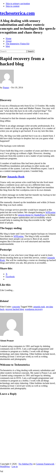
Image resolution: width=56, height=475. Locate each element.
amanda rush (39, 306)
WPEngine (50, 212)
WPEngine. (18, 236)
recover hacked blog (14, 309)
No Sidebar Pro (26, 464)
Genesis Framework (45, 464)
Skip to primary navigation (18, 3)
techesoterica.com (17, 13)
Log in (15, 466)
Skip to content (12, 6)
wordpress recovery (34, 309)
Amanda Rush (15, 176)
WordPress (5, 466)
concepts (16, 306)
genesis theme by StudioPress (31, 215)
